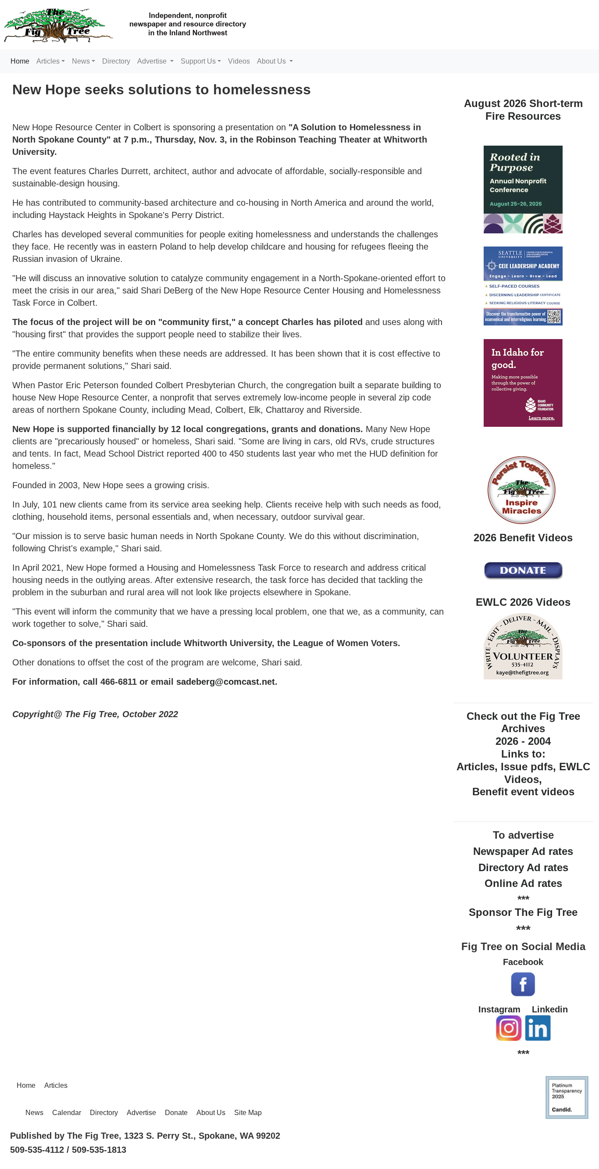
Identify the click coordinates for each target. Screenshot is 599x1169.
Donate (176, 1112)
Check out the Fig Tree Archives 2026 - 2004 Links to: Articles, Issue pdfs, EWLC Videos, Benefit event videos (523, 754)
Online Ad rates (523, 883)
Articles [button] (48, 61)
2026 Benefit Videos (523, 537)
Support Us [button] (198, 61)
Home (22, 61)
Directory (116, 61)
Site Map (248, 1112)
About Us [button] (272, 61)
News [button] (81, 61)
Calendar (66, 1112)
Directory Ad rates (523, 867)
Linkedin (550, 1009)
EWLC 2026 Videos (523, 602)
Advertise (141, 1112)
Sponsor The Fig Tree (523, 912)
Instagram (499, 1009)
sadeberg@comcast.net (225, 681)
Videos (239, 61)
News (34, 1112)
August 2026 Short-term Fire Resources (523, 109)
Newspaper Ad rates (523, 851)
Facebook (523, 962)
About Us (210, 1112)
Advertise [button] (152, 61)
